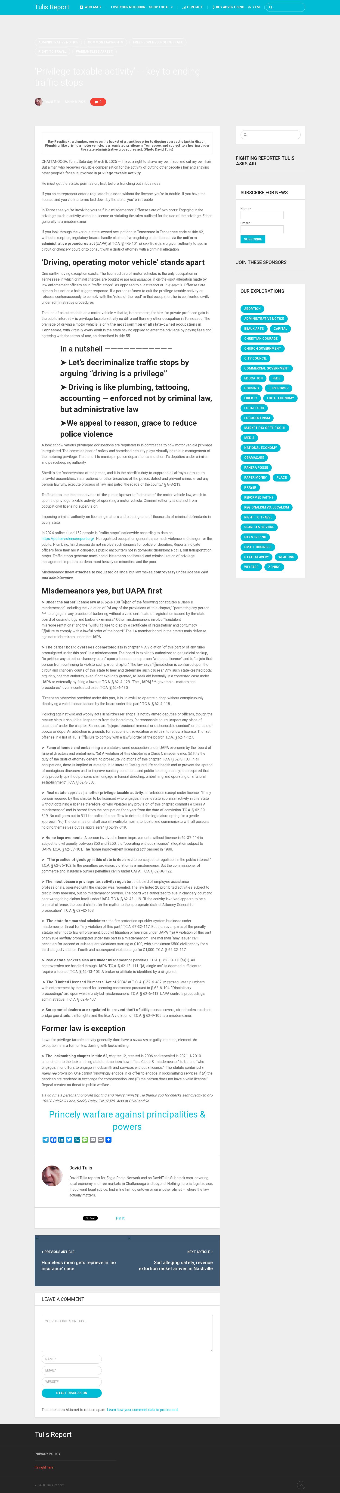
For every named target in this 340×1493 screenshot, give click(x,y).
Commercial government (266, 368)
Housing (251, 388)
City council (255, 358)
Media (249, 438)
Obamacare (254, 458)
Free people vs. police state (158, 42)
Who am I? (92, 7)
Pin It (120, 1218)
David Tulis (52, 102)
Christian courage (261, 338)
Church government (262, 348)
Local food (254, 408)
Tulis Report (52, 7)
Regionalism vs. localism (266, 507)
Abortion (252, 309)
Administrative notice (58, 42)
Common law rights (105, 42)
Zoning (274, 567)
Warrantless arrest (94, 51)
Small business (258, 547)
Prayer (250, 487)
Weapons (286, 557)
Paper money (255, 477)
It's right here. (44, 1467)
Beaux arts (254, 328)
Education (253, 378)
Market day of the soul (265, 428)
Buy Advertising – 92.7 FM (237, 7)
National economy (260, 448)
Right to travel (52, 51)
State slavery (256, 557)
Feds (276, 378)
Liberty (250, 398)
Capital (280, 328)
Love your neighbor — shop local (140, 7)
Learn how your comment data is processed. (142, 1410)
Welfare (251, 567)
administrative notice (264, 319)
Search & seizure (259, 527)
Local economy (280, 398)
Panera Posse (256, 467)
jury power (279, 388)
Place (281, 477)
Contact (194, 7)
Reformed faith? (258, 497)
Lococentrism (257, 418)
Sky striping (255, 537)
